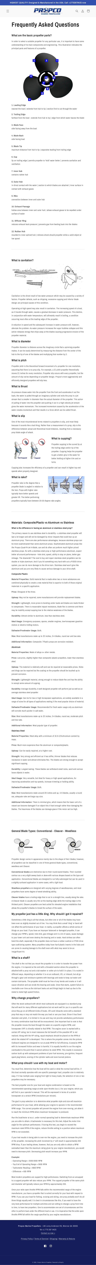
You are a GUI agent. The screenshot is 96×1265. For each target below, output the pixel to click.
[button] (8, 11)
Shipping (53, 1238)
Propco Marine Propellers (44, 1262)
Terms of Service (41, 1238)
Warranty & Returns (67, 1238)
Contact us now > (48, 1233)
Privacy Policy (27, 1238)
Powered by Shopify (58, 1262)
